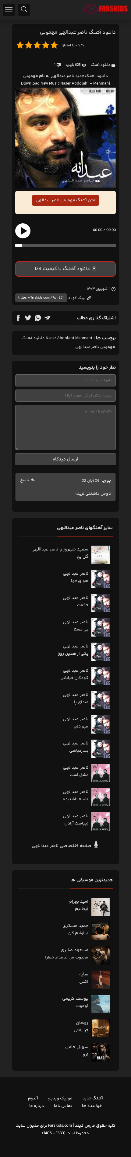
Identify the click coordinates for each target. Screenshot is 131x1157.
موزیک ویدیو (60, 1098)
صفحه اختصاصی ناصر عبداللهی (62, 845)
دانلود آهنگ (100, 65)
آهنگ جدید (93, 1098)
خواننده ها (92, 1106)
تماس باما (63, 1106)
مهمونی (107, 347)
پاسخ (24, 480)
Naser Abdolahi (60, 338)
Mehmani (83, 338)
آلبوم (33, 1098)
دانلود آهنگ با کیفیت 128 (62, 269)
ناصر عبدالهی (87, 347)
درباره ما (36, 1106)
